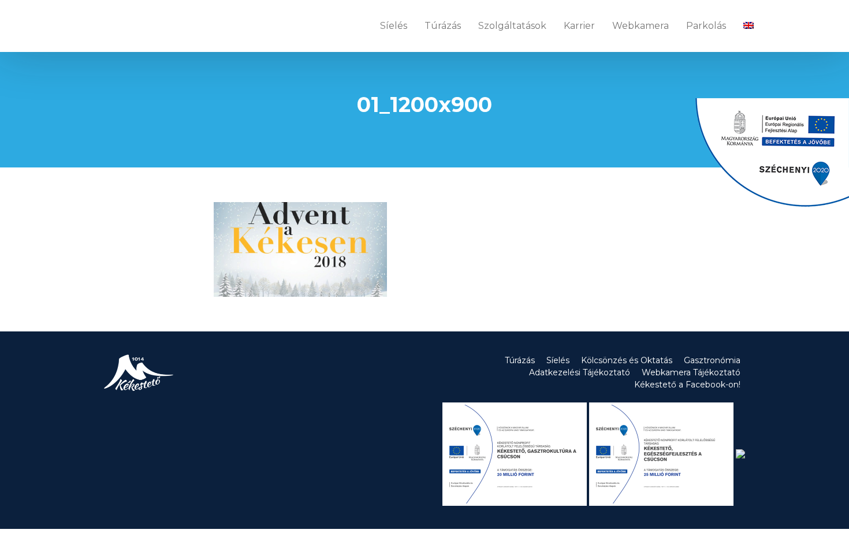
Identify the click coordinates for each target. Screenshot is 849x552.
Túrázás (443, 25)
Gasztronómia (712, 360)
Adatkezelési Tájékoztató (579, 372)
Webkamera (640, 25)
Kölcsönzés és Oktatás (626, 360)
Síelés (393, 25)
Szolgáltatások (512, 25)
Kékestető (137, 26)
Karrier (579, 25)
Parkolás (706, 25)
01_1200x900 (424, 104)
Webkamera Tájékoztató (691, 372)
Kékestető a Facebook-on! (687, 384)
